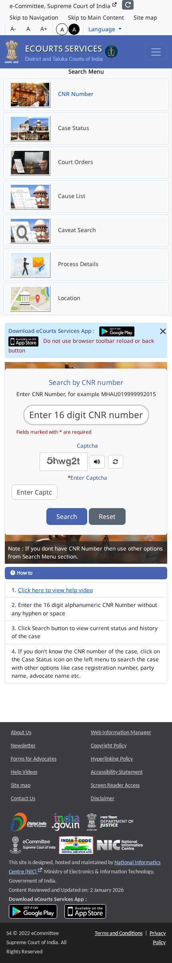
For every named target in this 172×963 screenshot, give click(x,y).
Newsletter (23, 746)
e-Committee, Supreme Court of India (61, 6)
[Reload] (128, 5)
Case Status (72, 128)
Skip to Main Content (96, 17)
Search (66, 516)
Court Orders (74, 162)
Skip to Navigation (34, 17)
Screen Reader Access (115, 785)
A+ (43, 28)
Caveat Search (76, 230)
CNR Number (75, 94)
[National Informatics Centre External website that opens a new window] (120, 847)
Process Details (77, 264)
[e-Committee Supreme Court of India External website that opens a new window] (32, 847)
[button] (97, 461)
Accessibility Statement (117, 772)
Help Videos (24, 772)
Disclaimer (102, 798)
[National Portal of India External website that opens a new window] (66, 824)
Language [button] (102, 29)
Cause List (70, 196)
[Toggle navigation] (156, 52)
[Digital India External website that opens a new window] (28, 824)
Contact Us (23, 798)
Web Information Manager (121, 732)
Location (68, 298)
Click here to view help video (55, 590)
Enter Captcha (87, 477)
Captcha (87, 445)
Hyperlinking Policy (112, 759)
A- (13, 28)
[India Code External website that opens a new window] (76, 847)
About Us (21, 732)
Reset (107, 516)
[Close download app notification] (163, 331)
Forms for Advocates (33, 759)
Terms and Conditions (118, 933)
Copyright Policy (108, 746)
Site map (145, 17)
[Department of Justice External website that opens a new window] (110, 824)
